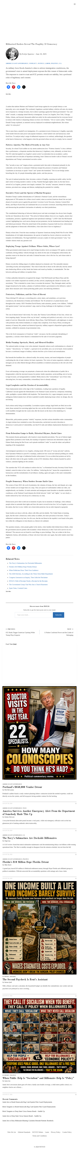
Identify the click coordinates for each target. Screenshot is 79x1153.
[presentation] (39, 928)
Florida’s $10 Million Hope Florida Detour (23, 567)
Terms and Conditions (39, 1136)
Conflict (33, 63)
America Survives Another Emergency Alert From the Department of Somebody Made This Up (38, 813)
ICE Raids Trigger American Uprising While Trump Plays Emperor (20, 632)
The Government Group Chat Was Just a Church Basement (28, 584)
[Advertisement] (39, 23)
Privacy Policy (55, 1132)
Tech (24, 808)
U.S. (60, 63)
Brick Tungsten (7, 1107)
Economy (5, 976)
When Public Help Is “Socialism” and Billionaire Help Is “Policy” (38, 1078)
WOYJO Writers (37, 1132)
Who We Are (11, 1132)
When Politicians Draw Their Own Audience (23, 570)
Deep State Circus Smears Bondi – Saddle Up (30, 1111)
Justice (41, 63)
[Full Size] (39, 733)
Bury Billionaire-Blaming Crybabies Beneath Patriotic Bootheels (32, 1121)
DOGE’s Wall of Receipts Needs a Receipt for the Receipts (28, 581)
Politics (54, 63)
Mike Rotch (8, 865)
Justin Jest (7, 1081)
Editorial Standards (24, 1132)
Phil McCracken (9, 790)
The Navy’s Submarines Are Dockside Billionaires (25, 563)
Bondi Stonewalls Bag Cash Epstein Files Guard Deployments (31, 1102)
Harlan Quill (8, 982)
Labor (47, 63)
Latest (47, 1132)
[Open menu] (75, 4)
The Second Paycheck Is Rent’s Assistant (25, 979)
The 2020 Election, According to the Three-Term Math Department (31, 574)
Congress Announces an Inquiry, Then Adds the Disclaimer (28, 577)
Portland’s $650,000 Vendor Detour (22, 787)
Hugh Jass (7, 841)
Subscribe (58, 615)
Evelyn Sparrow (28, 54)
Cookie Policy (67, 1132)
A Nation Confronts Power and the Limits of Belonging (58, 632)
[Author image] (12, 54)
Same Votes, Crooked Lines (18, 588)
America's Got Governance (17, 63)
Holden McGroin (9, 817)
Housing (13, 976)
